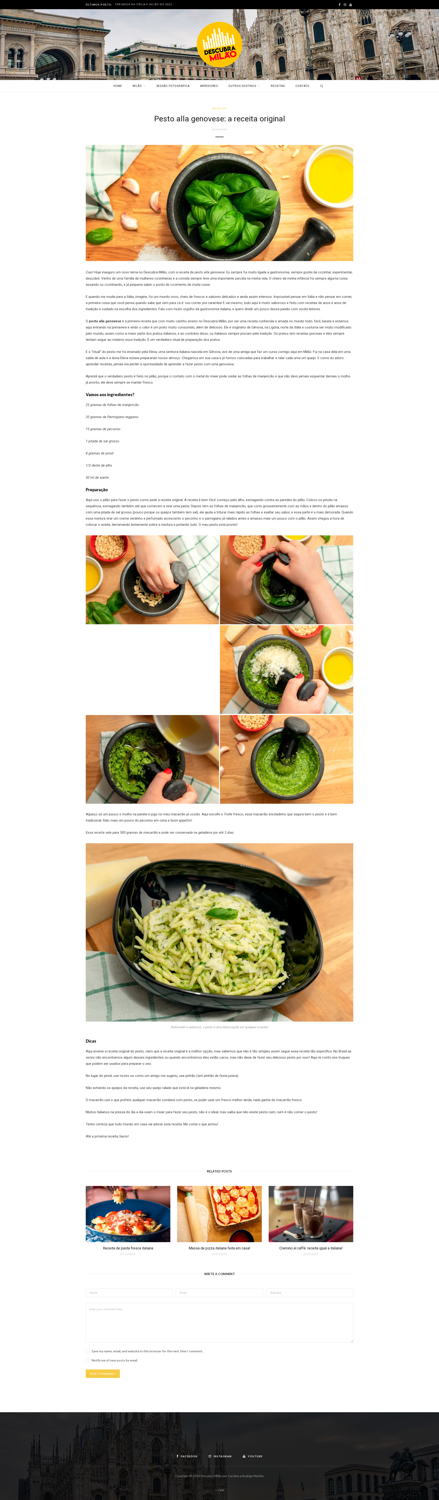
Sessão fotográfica (173, 86)
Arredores (209, 86)
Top (220, 1490)
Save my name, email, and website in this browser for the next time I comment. (147, 1351)
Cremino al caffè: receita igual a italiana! (311, 1248)
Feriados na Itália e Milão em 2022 (143, 4)
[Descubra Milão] (219, 44)
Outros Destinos (242, 86)
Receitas (278, 86)
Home (117, 86)
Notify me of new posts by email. (115, 1360)
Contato (302, 86)
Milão (137, 86)
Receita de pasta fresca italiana (128, 1248)
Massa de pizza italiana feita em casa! (219, 1248)
